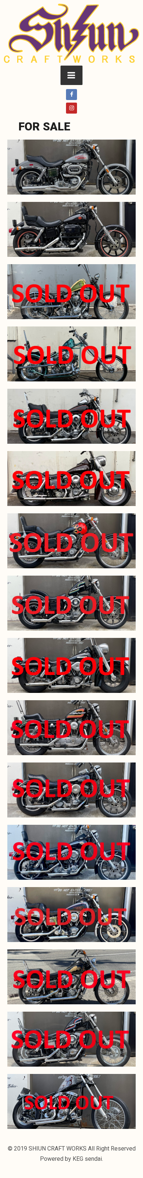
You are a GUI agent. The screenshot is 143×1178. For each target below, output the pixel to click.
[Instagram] (71, 108)
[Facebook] (71, 94)
